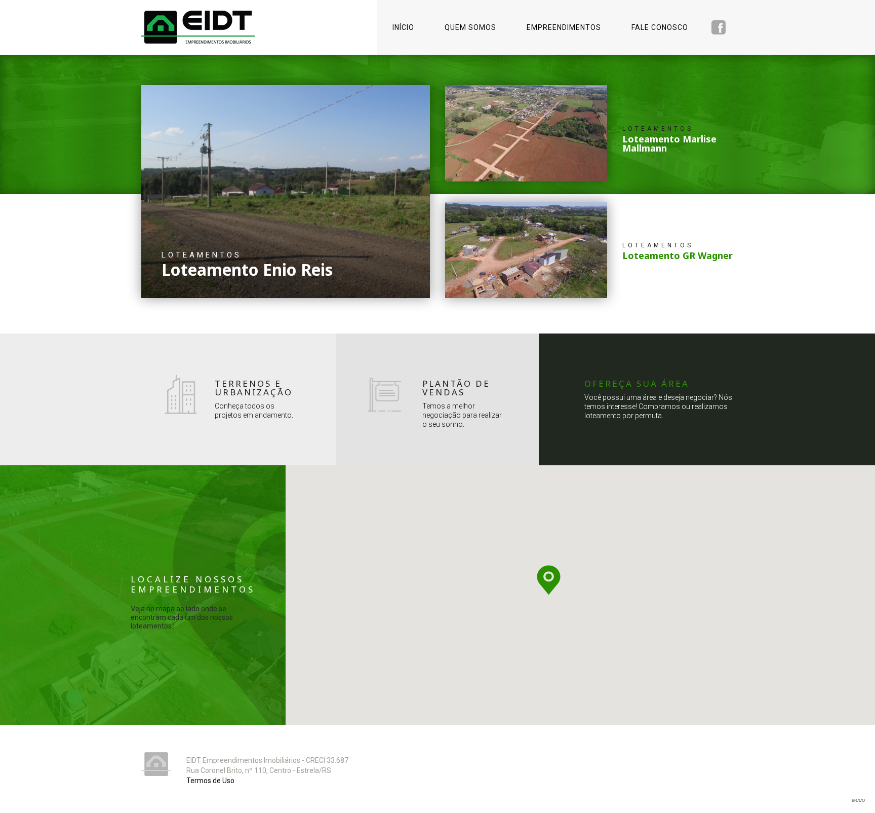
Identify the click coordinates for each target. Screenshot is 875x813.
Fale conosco (659, 27)
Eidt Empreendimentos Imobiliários (156, 764)
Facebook (718, 27)
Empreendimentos (564, 27)
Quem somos (470, 27)
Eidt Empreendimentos (198, 27)
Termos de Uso (210, 781)
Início (403, 27)
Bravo (858, 800)
